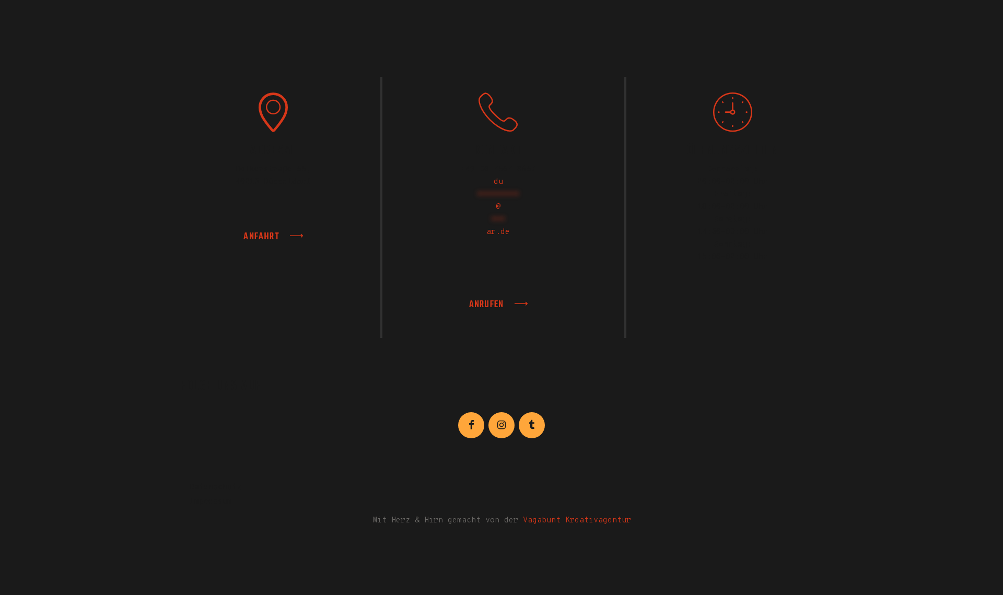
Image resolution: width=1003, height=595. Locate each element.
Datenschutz (215, 488)
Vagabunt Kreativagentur (577, 521)
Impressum (211, 502)
